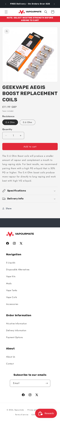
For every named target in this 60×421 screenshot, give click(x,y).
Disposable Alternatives (18, 269)
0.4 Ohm (10, 122)
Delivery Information (16, 330)
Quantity (7, 129)
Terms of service (21, 414)
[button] (6, 12)
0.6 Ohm (27, 122)
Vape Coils (11, 297)
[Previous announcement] (5, 4)
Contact (10, 363)
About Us (10, 356)
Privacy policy (33, 410)
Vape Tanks (11, 290)
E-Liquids (10, 262)
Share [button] (9, 208)
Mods (9, 283)
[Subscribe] (46, 383)
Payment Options (14, 337)
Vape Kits (10, 276)
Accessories (12, 304)
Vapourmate (19, 410)
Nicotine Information (16, 323)
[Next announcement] (54, 4)
